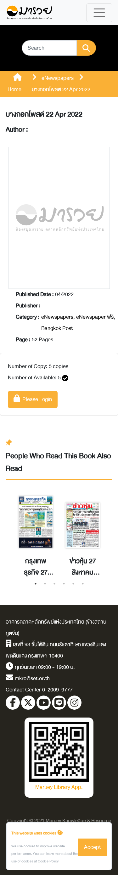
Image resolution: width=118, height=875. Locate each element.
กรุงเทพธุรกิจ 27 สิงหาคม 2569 (36, 567)
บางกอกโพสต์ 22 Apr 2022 (44, 114)
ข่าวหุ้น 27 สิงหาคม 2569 (83, 567)
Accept (92, 847)
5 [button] (73, 584)
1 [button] (35, 584)
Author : (17, 129)
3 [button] (54, 584)
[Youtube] (44, 703)
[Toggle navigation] (99, 12)
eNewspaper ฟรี (95, 317)
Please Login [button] (36, 399)
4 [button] (64, 584)
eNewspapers (57, 317)
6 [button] (83, 584)
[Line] (59, 703)
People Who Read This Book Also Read (58, 462)
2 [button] (45, 584)
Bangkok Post (57, 328)
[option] (36, 529)
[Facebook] (13, 703)
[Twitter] (28, 703)
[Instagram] (74, 703)
